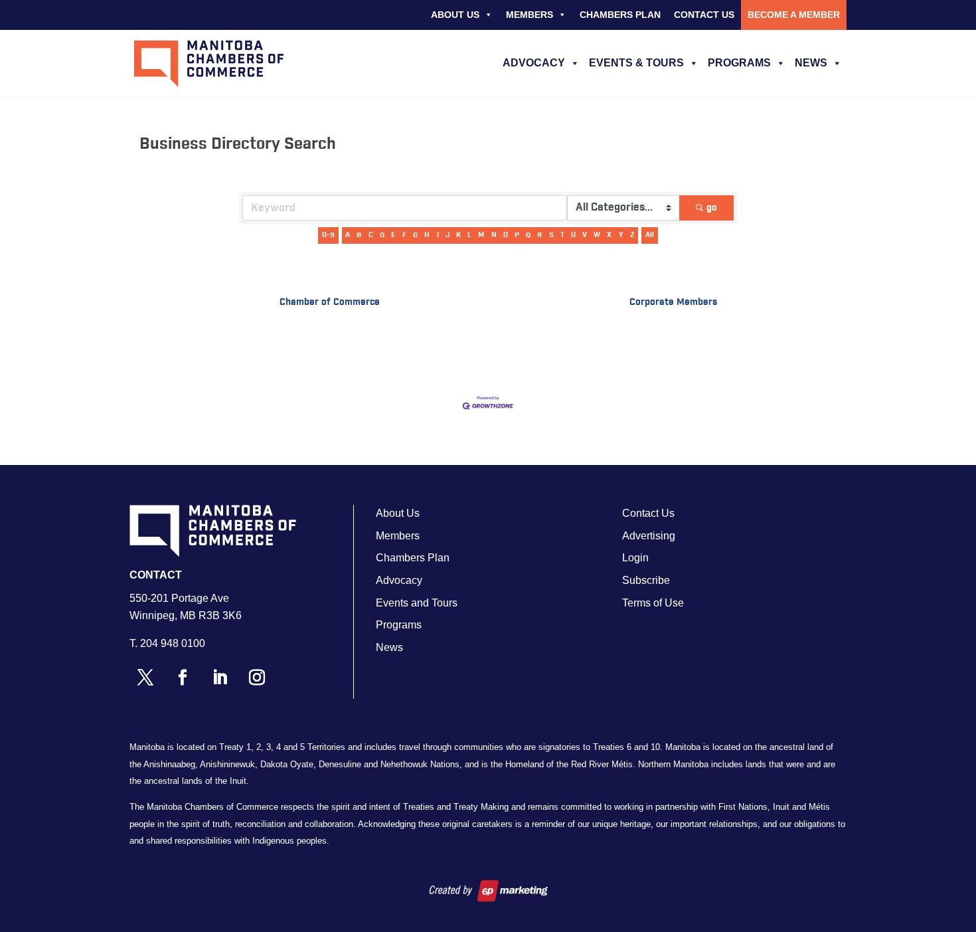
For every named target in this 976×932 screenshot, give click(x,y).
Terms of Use (653, 602)
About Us (455, 14)
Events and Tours (416, 602)
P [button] (517, 235)
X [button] (609, 235)
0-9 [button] (328, 235)
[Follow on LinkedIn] (220, 678)
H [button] (427, 235)
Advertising (648, 535)
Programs (739, 62)
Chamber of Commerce (330, 302)
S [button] (551, 235)
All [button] (649, 235)
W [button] (597, 235)
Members (529, 14)
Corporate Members (673, 302)
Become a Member (794, 14)
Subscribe (646, 580)
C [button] (370, 235)
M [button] (481, 235)
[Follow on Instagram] (257, 678)
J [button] (447, 235)
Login (635, 557)
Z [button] (632, 235)
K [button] (458, 235)
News (811, 62)
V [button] (584, 235)
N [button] (494, 235)
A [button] (347, 235)
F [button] (404, 235)
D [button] (382, 235)
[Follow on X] (145, 678)
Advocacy (534, 62)
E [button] (393, 235)
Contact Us (704, 14)
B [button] (359, 235)
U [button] (573, 235)
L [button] (469, 235)
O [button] (505, 235)
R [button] (539, 235)
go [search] (711, 208)
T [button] (562, 235)
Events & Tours (636, 62)
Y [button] (621, 235)
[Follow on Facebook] (183, 678)
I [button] (438, 235)
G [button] (415, 235)
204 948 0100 (172, 643)
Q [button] (528, 235)
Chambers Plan (620, 14)
